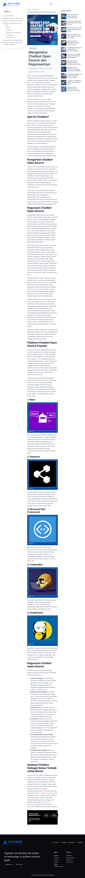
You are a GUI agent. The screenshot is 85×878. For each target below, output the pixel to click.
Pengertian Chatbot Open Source (13, 18)
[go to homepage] (11, 4)
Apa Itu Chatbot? (9, 15)
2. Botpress (9, 30)
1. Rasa (7, 27)
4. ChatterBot (9, 35)
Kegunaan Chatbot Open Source (13, 20)
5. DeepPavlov (10, 37)
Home (28, 9)
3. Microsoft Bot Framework (13, 32)
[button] (51, 4)
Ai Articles (34, 9)
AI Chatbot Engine (44, 793)
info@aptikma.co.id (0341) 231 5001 (14, 864)
